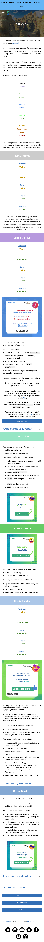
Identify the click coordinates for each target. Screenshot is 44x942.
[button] (2, 13)
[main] (22, 23)
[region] (22, 5)
